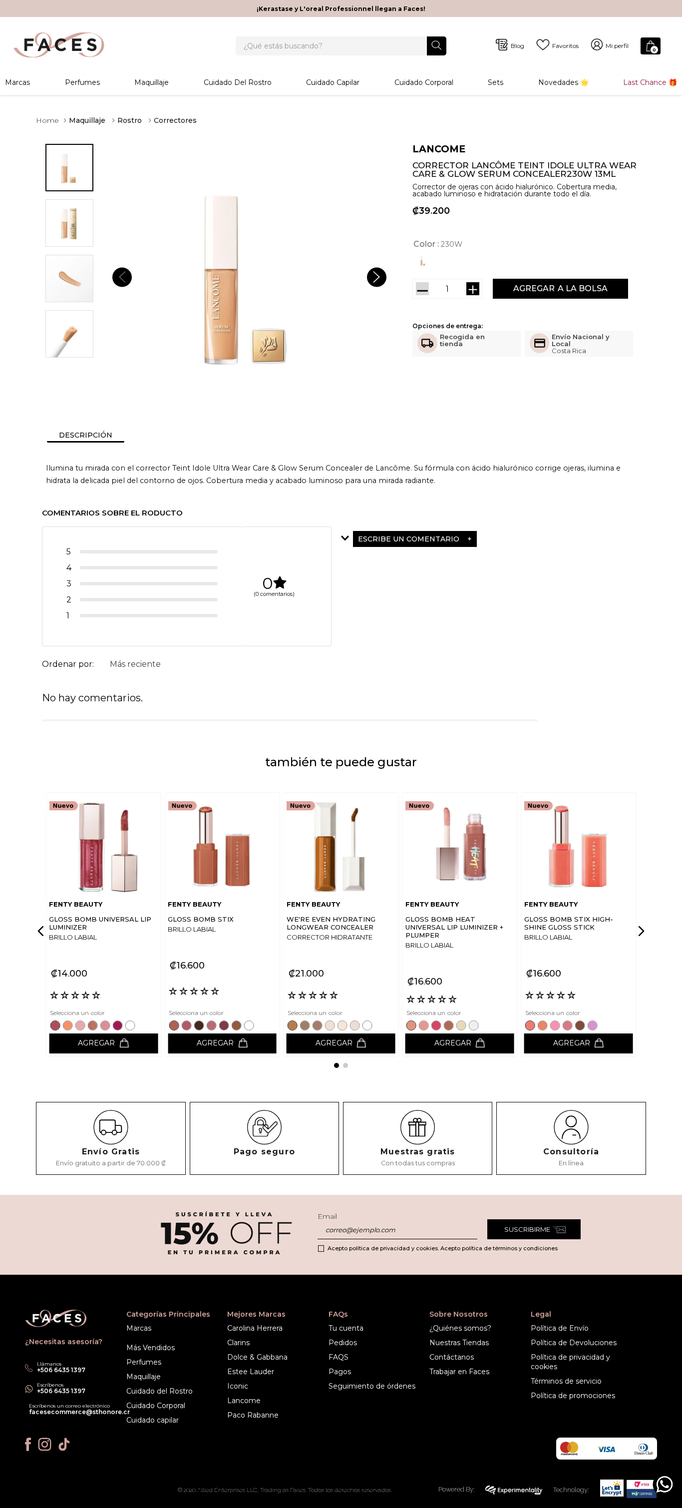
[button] (424, 260)
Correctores (175, 120)
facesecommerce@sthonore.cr (79, 1412)
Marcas (17, 82)
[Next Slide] (639, 931)
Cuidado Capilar (332, 82)
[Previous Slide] (42, 931)
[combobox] (341, 45)
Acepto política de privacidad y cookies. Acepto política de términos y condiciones (443, 1248)
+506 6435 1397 (61, 1391)
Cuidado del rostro (238, 82)
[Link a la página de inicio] (47, 120)
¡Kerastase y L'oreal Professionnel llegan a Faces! (341, 8)
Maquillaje (151, 82)
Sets (495, 82)
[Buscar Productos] (436, 45)
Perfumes (82, 82)
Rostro (129, 120)
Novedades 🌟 (563, 82)
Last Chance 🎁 (650, 82)
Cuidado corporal (423, 82)
